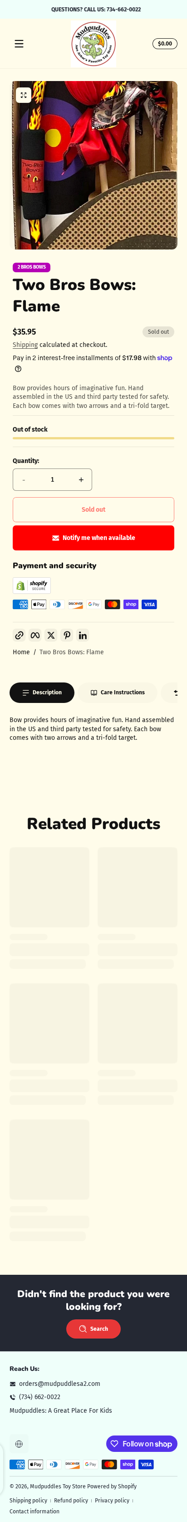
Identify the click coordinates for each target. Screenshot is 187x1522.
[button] (163, 43)
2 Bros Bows (32, 267)
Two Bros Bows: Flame (71, 652)
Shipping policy (28, 1500)
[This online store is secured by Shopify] (32, 592)
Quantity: (26, 461)
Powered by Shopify (112, 1486)
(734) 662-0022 (39, 1397)
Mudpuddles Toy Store (58, 1486)
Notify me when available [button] (99, 538)
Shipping (25, 345)
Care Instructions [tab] (123, 692)
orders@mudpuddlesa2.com (59, 1384)
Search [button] (99, 1329)
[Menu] (19, 43)
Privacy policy (112, 1500)
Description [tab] (47, 692)
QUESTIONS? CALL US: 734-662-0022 (93, 9)
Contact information (34, 1511)
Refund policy (71, 1500)
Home (21, 652)
